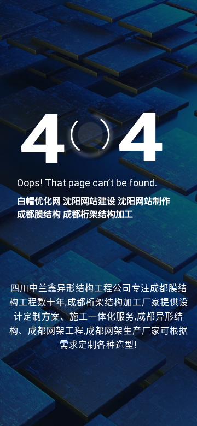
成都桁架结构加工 (98, 214)
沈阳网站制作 (144, 201)
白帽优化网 (39, 201)
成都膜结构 (39, 214)
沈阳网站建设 (89, 201)
